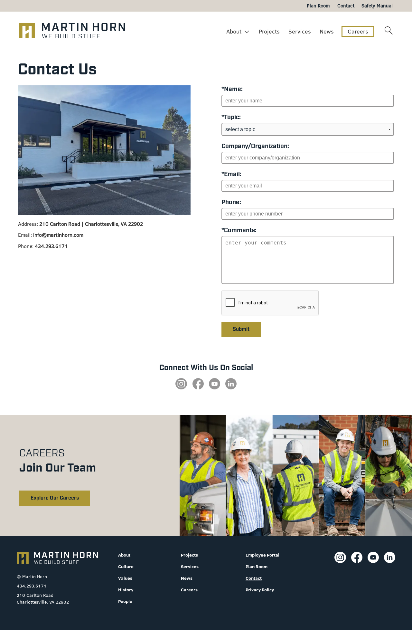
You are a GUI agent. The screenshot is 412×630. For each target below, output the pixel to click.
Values (125, 578)
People (125, 601)
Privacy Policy (260, 590)
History (125, 590)
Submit (241, 329)
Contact (254, 578)
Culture (126, 566)
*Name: (232, 89)
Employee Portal (262, 555)
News (327, 31)
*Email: (231, 174)
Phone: (231, 202)
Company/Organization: (255, 146)
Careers (358, 31)
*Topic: (231, 117)
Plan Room (256, 566)
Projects (269, 31)
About (233, 31)
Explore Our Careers (55, 498)
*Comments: (239, 230)
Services (299, 31)
